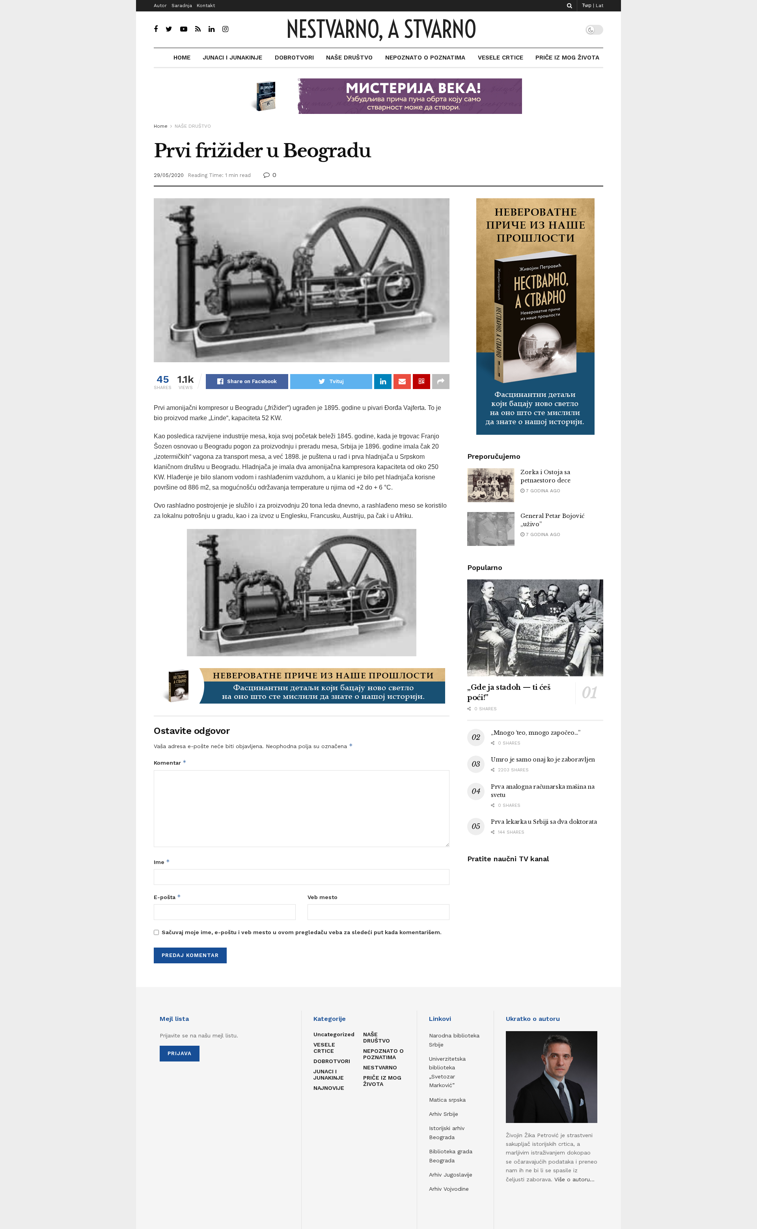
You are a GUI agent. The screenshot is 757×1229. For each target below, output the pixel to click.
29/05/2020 (169, 175)
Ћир (586, 5)
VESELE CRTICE (500, 57)
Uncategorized (333, 1034)
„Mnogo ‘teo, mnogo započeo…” (535, 732)
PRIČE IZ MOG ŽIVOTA (567, 57)
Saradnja (182, 5)
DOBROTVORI (294, 57)
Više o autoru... (574, 1179)
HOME (181, 57)
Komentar (170, 762)
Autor (160, 5)
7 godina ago (542, 490)
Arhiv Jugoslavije (450, 1174)
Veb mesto (322, 897)
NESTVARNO (380, 1067)
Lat (599, 5)
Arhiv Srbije (443, 1114)
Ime (162, 862)
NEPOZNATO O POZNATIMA (425, 57)
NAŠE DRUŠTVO (349, 57)
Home (161, 126)
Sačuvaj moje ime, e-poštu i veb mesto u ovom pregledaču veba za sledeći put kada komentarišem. (302, 932)
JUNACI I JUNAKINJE (232, 57)
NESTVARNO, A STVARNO (381, 29)
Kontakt (206, 5)
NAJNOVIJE (328, 1088)
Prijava (180, 1053)
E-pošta (167, 897)
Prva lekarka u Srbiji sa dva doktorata (544, 821)
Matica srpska (447, 1100)
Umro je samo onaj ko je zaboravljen (543, 759)
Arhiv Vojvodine (449, 1189)
